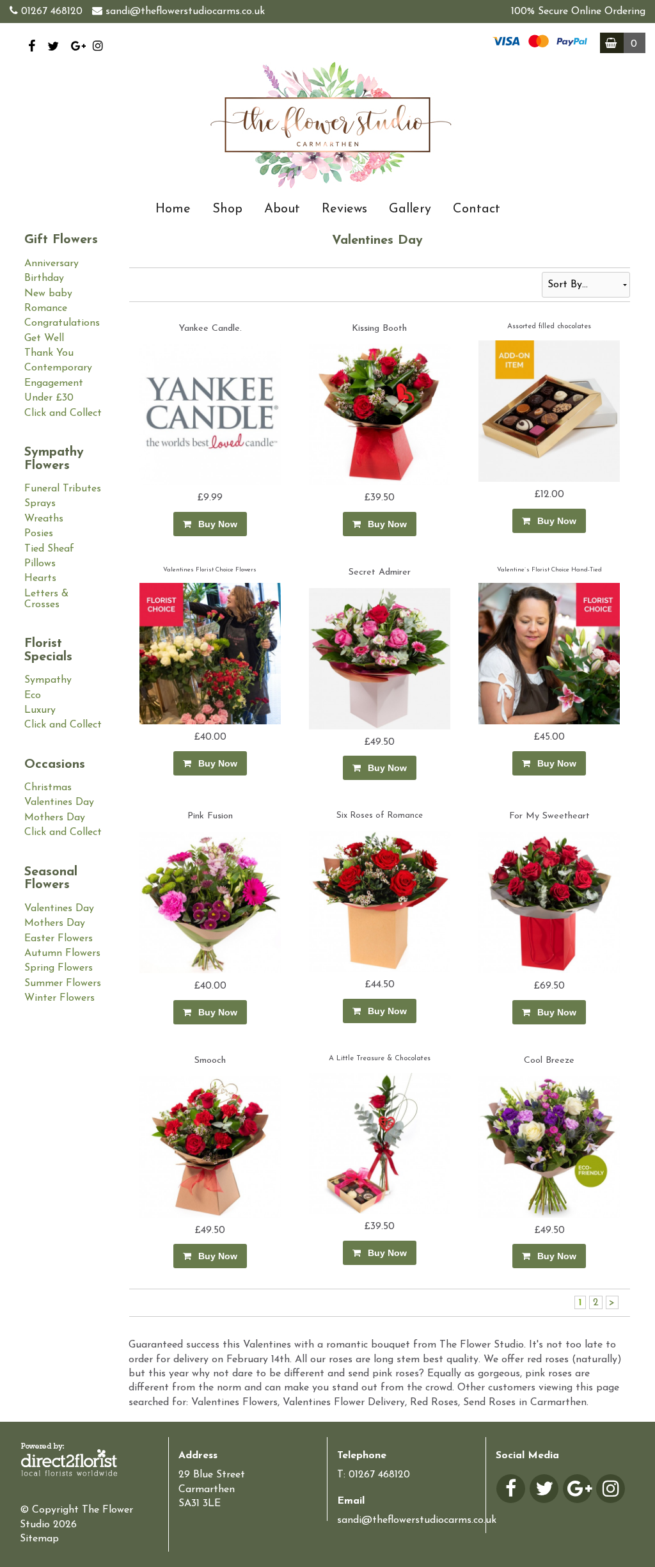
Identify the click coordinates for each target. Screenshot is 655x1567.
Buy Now (215, 524)
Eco (32, 695)
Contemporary (58, 368)
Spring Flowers (58, 968)
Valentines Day (59, 802)
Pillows (40, 564)
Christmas (48, 788)
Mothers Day (54, 818)
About (282, 209)
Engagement (53, 383)
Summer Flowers (62, 983)
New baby (48, 294)
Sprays (40, 503)
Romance (45, 308)
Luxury (40, 710)
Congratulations (62, 323)
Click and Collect (63, 413)
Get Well (44, 338)
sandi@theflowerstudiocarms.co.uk (185, 11)
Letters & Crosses (46, 599)
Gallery (410, 209)
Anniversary (51, 264)
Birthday (44, 278)
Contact (476, 209)
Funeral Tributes (62, 489)
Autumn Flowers (62, 953)
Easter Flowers (58, 939)
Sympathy (48, 680)
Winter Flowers (59, 998)
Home (173, 209)
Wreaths (43, 519)
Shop (227, 209)
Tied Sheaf (49, 549)
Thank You (49, 353)
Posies (38, 534)
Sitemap (39, 1539)
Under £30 (49, 398)
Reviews (344, 209)
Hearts (40, 578)
